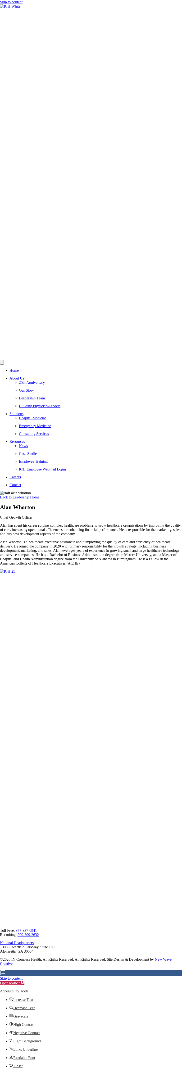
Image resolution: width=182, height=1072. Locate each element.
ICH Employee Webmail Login (42, 469)
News (23, 446)
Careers (15, 477)
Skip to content (11, 2)
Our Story (26, 390)
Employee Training (33, 461)
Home (14, 370)
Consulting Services (34, 434)
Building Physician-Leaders (39, 406)
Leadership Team (32, 398)
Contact (15, 485)
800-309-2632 (28, 935)
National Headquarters (17, 943)
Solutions (16, 414)
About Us (16, 378)
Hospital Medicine (32, 418)
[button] (12, 983)
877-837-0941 (26, 930)
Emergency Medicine (35, 426)
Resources (17, 441)
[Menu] (2, 362)
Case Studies (28, 454)
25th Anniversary (32, 382)
